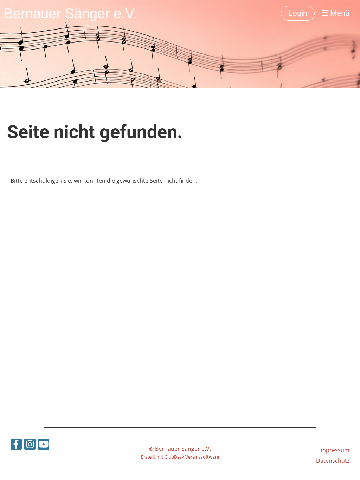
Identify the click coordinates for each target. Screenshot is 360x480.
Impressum (334, 450)
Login (297, 13)
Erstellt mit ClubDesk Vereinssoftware (180, 457)
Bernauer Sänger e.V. (70, 13)
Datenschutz (332, 461)
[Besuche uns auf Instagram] (30, 445)
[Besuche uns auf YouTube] (43, 445)
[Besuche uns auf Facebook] (16, 445)
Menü (338, 13)
